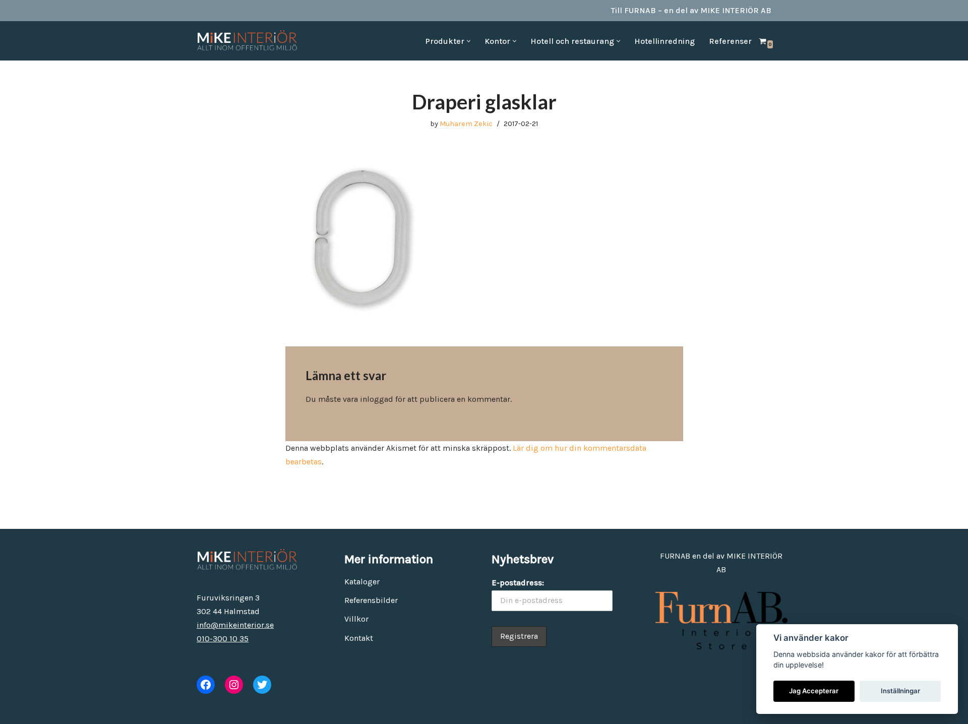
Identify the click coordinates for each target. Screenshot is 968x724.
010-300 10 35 (223, 638)
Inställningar (900, 691)
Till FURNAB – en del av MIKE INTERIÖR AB (691, 10)
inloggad (376, 399)
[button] (468, 41)
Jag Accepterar (813, 691)
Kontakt (358, 638)
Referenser (730, 41)
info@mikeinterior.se (235, 625)
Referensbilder (371, 600)
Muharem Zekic (466, 123)
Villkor (356, 619)
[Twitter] (262, 685)
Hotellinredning (664, 41)
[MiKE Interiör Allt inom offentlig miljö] (247, 40)
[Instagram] (234, 685)
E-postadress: (518, 582)
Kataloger (362, 581)
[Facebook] (206, 685)
